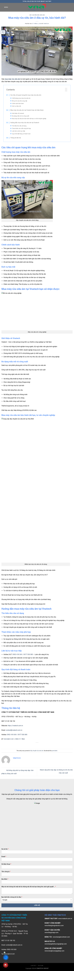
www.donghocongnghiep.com (54, 951)
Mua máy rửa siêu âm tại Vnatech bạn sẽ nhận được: (27, 110)
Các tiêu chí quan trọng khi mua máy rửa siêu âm (25, 95)
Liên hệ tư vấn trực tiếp (18, 131)
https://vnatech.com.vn (15, 726)
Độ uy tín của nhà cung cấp (19, 101)
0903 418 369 (17, 654)
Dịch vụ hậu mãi (16, 106)
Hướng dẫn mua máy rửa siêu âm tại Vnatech (24, 122)
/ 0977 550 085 (27, 654)
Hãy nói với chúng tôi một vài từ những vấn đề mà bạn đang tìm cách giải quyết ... (28, 886)
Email (3, 856)
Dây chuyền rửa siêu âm (37, 15)
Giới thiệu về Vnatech (18, 113)
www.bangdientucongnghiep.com (56, 944)
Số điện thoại (6, 864)
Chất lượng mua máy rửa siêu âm (21, 98)
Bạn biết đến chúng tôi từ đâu (11, 897)
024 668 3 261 (9, 739)
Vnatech (46, 23)
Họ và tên (5, 849)
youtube (40, 965)
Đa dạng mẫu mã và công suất (20, 116)
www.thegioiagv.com (51, 932)
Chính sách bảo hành (18, 103)
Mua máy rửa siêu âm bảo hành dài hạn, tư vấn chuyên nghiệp (29, 118)
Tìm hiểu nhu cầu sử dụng (19, 126)
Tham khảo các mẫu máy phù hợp (21, 128)
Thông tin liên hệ (15, 138)
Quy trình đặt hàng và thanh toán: (21, 133)
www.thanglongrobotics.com (54, 925)
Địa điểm (4, 879)
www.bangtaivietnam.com (61, 937)
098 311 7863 (20, 739)
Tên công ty (5, 871)
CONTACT (33, 965)
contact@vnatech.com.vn (14, 730)
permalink (54, 750)
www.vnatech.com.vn (65, 918)
